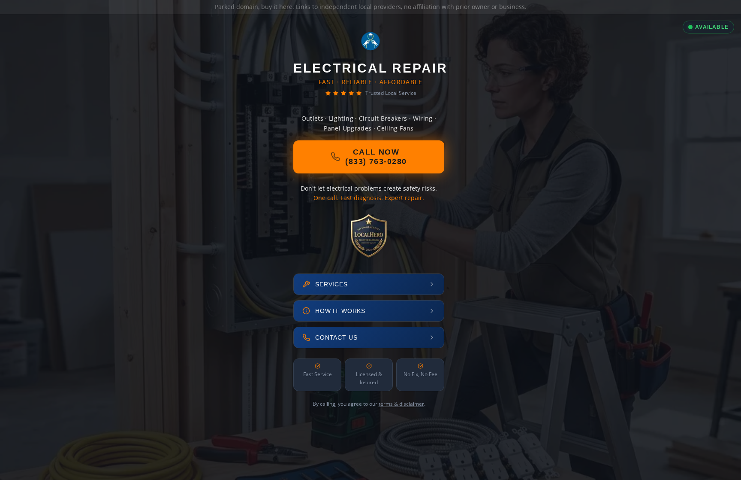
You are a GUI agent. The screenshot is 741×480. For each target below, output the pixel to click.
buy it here (276, 7)
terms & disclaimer (401, 403)
